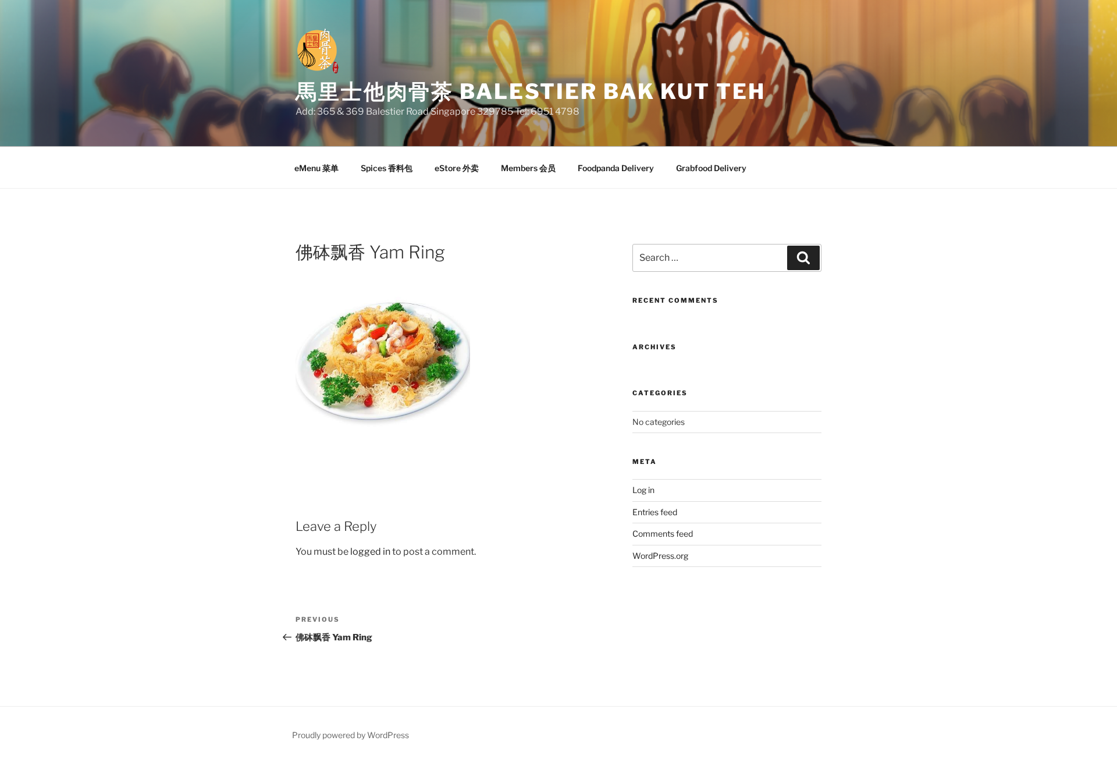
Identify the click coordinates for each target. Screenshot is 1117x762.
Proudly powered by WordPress (350, 735)
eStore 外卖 (457, 168)
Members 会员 (528, 168)
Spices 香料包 (386, 168)
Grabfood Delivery (711, 168)
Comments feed (662, 533)
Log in (643, 490)
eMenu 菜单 (316, 168)
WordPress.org (660, 556)
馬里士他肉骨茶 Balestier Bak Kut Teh (531, 91)
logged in (370, 551)
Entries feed (654, 512)
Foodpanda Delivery (616, 168)
